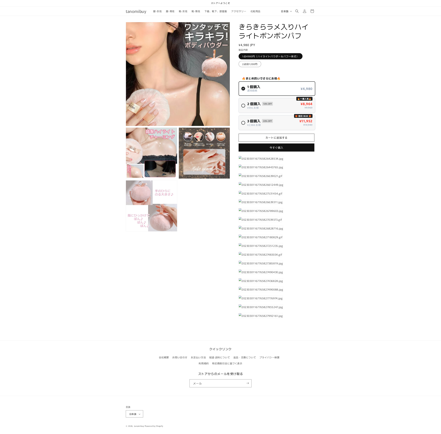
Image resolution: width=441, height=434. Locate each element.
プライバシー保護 (269, 357)
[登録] (247, 383)
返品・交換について (244, 357)
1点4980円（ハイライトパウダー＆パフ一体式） (270, 56)
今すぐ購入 (276, 147)
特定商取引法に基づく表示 (227, 363)
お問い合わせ (179, 357)
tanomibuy (139, 426)
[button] (297, 11)
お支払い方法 (198, 357)
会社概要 (164, 357)
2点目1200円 (250, 64)
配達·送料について (219, 357)
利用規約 (204, 363)
